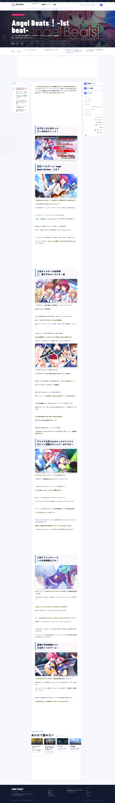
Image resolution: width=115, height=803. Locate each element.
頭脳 (86, 135)
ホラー (88, 793)
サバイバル (87, 104)
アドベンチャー (88, 101)
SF (87, 790)
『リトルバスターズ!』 (52, 219)
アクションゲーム (88, 99)
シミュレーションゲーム (90, 109)
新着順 (49, 792)
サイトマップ (89, 795)
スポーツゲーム (88, 114)
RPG (86, 96)
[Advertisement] (57, 67)
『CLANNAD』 (43, 219)
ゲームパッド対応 (51, 795)
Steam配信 (50, 793)
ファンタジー (89, 792)
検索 (101, 4)
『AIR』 (36, 219)
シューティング (88, 112)
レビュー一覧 (51, 790)
